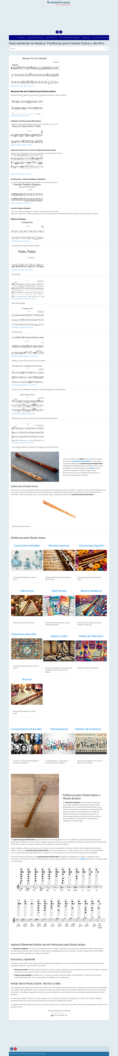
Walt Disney (59, 591)
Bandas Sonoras (59, 545)
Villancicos (27, 591)
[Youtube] (60, 32)
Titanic (91, 468)
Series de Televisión (91, 636)
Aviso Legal (42, 1054)
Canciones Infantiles (27, 545)
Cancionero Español (91, 545)
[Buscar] (105, 47)
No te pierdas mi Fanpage (69, 38)
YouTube (82, 859)
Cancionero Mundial (23, 634)
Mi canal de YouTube (101, 38)
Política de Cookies (32, 1054)
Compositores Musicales (26, 729)
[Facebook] (57, 32)
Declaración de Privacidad (17, 1054)
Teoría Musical (51, 38)
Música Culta (59, 636)
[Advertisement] (59, 18)
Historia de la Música (35, 38)
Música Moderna (91, 591)
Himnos (27, 679)
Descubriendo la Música (81, 461)
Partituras (21, 38)
